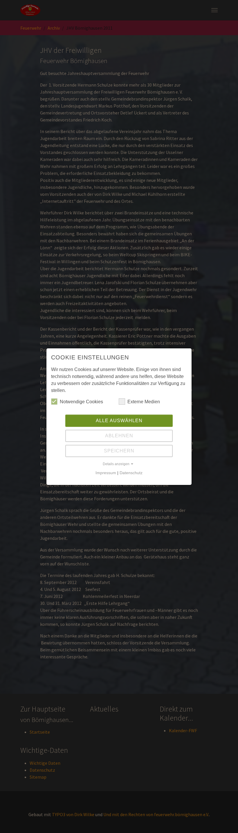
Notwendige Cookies (81, 401)
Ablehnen (119, 435)
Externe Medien (143, 401)
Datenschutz (131, 472)
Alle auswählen (119, 420)
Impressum (105, 472)
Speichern (119, 450)
